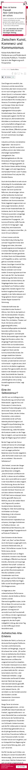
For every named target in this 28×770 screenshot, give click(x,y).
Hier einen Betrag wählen (13, 35)
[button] (8, 77)
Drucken (25, 73)
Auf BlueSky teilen (18, 73)
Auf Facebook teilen (12, 73)
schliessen (24, 4)
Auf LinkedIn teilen (21, 73)
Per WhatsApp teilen (15, 73)
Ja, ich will (21, 767)
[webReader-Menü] (3, 77)
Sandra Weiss (15, 69)
